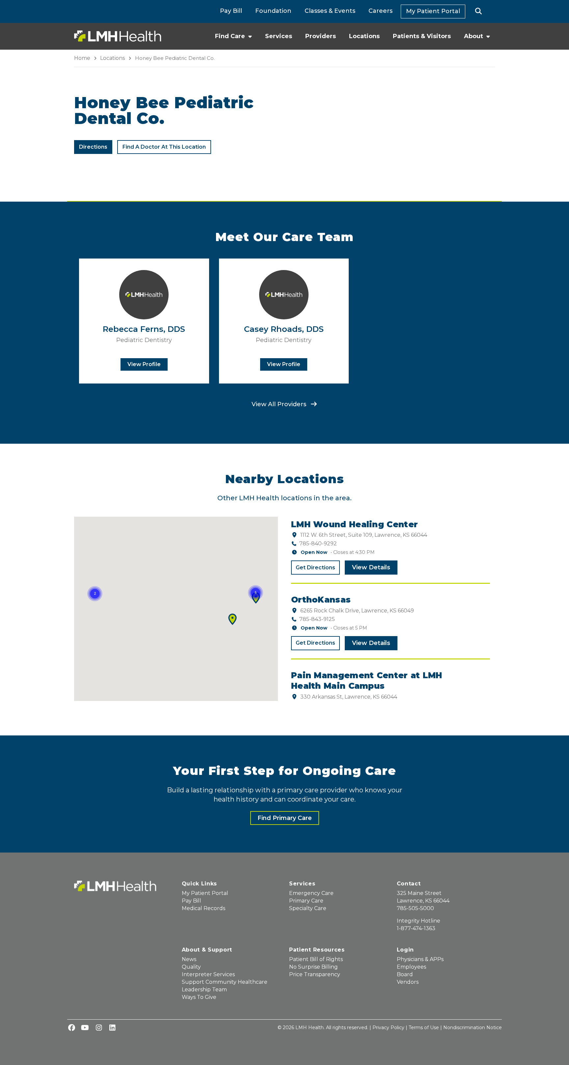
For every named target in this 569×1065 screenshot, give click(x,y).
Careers (380, 10)
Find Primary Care (284, 818)
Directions (95, 149)
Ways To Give (199, 997)
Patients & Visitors (422, 36)
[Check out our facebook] (71, 1028)
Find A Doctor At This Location (164, 147)
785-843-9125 (317, 619)
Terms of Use (424, 1027)
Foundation (273, 10)
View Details (371, 567)
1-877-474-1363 (416, 928)
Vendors (408, 982)
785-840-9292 (318, 543)
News (189, 959)
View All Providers (280, 404)
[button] (478, 11)
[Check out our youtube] (85, 1028)
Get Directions (315, 567)
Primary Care (306, 901)
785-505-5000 (415, 908)
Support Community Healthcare (224, 982)
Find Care (230, 36)
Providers (320, 36)
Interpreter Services (208, 974)
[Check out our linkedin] (112, 1028)
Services (278, 36)
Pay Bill (231, 10)
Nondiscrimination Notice (472, 1027)
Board (405, 974)
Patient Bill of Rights (316, 959)
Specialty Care (307, 908)
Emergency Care (311, 893)
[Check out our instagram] (99, 1028)
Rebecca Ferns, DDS (144, 329)
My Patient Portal (433, 11)
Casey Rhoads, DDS (284, 329)
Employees (411, 967)
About (473, 36)
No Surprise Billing (313, 967)
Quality (191, 967)
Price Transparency (314, 974)
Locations (364, 36)
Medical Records (203, 908)
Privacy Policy (388, 1027)
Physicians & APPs (420, 959)
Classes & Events (330, 10)
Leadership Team (204, 989)
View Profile (144, 364)
